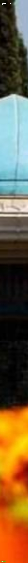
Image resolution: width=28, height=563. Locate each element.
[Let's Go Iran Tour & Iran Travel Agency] (7, 3)
